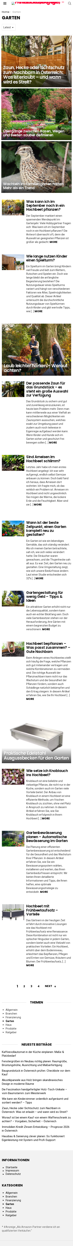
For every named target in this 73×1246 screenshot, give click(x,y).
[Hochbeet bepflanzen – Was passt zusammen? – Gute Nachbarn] (13, 649)
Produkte (11, 1028)
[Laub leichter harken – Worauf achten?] (36, 350)
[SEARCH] (69, 3)
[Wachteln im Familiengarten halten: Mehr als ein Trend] (36, 167)
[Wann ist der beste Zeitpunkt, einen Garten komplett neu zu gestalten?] (13, 528)
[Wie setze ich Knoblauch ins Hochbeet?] (13, 777)
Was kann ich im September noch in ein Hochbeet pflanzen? (45, 205)
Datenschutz (13, 1173)
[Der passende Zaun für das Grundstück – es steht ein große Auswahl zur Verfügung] (13, 389)
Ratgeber (11, 1032)
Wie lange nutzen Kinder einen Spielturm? (46, 258)
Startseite (11, 1167)
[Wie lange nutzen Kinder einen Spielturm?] (13, 262)
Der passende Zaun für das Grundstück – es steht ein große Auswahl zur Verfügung (47, 389)
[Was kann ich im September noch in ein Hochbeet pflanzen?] (13, 207)
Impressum (12, 1170)
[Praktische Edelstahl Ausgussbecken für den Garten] (36, 737)
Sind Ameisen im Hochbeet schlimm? (43, 458)
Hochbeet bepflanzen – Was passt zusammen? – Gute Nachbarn (48, 647)
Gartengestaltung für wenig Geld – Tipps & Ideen (44, 596)
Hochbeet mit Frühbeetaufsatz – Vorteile (42, 910)
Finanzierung (13, 1017)
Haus (9, 1024)
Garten (10, 1021)
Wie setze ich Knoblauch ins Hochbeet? (47, 772)
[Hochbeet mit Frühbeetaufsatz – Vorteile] (13, 912)
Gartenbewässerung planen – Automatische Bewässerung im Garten (47, 836)
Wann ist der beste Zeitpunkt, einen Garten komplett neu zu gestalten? (46, 528)
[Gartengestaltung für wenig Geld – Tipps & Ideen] (13, 598)
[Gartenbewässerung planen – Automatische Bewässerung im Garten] (13, 839)
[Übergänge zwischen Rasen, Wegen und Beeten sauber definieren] (36, 114)
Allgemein (12, 1009)
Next (48, 986)
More (53, 242)
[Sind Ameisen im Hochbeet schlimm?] (13, 463)
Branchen (11, 1013)
